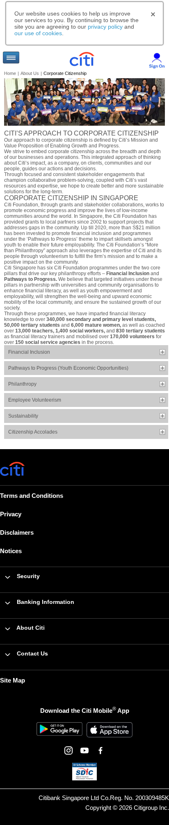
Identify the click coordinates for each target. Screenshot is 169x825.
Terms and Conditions (31, 495)
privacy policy (105, 26)
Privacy (10, 514)
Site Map (12, 680)
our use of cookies (38, 33)
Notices (11, 550)
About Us (30, 73)
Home (10, 73)
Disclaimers (17, 532)
